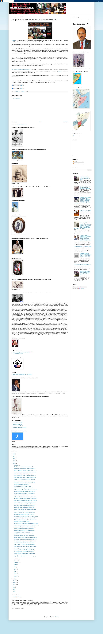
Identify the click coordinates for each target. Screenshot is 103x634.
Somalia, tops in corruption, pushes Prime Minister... (24, 548)
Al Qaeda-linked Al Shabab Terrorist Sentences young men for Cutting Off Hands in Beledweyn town (85, 212)
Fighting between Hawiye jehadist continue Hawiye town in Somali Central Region (85, 273)
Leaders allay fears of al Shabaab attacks (82, 246)
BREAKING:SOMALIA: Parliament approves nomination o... (26, 498)
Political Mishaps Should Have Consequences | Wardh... (25, 556)
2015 (14, 460)
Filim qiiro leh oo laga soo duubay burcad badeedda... (25, 482)
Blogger (57, 616)
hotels (59, 71)
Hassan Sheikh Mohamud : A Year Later (22, 532)
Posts (75, 161)
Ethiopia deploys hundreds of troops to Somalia (23, 466)
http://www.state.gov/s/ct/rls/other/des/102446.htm (23, 352)
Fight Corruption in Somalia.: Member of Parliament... (24, 544)
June (15, 567)
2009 (14, 584)
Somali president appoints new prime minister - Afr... (24, 514)
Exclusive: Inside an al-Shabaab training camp (23, 511)
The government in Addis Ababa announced (21, 69)
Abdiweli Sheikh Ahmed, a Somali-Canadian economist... (25, 519)
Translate (83, 288)
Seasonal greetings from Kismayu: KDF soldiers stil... (24, 491)
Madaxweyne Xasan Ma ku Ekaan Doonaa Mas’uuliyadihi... (26, 489)
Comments (76, 163)
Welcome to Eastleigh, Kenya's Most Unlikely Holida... (25, 468)
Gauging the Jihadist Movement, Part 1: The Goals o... (25, 503)
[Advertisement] (40, 110)
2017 (14, 456)
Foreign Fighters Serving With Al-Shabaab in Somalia (25, 509)
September (16, 562)
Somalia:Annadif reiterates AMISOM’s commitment (24, 528)
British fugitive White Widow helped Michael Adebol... (24, 505)
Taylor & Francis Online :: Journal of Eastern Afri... (24, 533)
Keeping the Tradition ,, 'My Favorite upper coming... (24, 535)
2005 (14, 589)
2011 (14, 580)
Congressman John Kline (18, 422)
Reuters (13, 40)
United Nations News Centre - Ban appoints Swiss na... (25, 475)
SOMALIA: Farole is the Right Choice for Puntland (24, 488)
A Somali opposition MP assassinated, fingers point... (24, 526)
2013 (14, 463)
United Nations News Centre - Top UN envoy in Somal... (25, 546)
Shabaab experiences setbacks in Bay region (23, 473)
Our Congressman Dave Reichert (19, 427)
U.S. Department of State (18, 353)
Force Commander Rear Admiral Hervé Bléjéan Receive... (25, 518)
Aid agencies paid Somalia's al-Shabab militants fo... (24, 530)
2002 (14, 591)
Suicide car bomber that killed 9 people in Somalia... (24, 549)
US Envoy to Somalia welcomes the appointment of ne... (25, 496)
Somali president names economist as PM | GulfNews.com (26, 516)
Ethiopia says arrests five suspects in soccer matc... (24, 507)
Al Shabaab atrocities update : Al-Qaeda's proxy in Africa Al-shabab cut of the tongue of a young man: (85, 255)
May (15, 569)
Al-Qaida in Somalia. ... (17, 596)
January (15, 576)
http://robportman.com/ (17, 424)
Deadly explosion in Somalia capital (21, 484)
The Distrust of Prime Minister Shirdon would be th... (24, 551)
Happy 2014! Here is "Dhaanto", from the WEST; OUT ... (25, 470)
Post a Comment (16, 98)
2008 (14, 586)
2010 (14, 582)
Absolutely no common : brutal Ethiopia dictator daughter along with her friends (85, 178)
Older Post (65, 121)
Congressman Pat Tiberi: (18, 425)
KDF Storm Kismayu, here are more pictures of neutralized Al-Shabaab (85, 187)
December (16, 465)
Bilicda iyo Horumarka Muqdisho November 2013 (24, 480)
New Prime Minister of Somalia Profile (21, 521)
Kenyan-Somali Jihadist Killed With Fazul (82, 264)
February (16, 575)
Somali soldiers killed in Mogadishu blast (22, 486)
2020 (14, 454)
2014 (14, 462)
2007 (14, 587)
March (15, 573)
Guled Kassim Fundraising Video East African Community (25, 500)
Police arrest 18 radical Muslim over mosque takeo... (24, 542)
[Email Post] (27, 91)
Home (40, 121)
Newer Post (14, 121)
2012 (14, 579)
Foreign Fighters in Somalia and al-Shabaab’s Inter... (24, 553)
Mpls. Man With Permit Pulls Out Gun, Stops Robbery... (25, 502)
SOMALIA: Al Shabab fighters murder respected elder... (25, 541)
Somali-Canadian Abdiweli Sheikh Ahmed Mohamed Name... (26, 523)
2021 (14, 453)
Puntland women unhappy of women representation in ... (25, 472)
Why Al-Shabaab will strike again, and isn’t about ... (24, 493)
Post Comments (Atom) (22, 124)
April (15, 571)
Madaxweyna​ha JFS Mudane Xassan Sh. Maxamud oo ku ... (26, 525)
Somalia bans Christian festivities (20, 495)
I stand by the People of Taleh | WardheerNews (23, 555)
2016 (14, 458)
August (15, 564)
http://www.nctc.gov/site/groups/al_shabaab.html (22, 374)
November (16, 559)
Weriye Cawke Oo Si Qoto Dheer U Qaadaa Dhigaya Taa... (26, 537)
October (15, 560)
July (15, 566)
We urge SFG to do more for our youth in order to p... (24, 479)
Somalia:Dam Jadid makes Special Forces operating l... (25, 539)
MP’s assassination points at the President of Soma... (24, 512)
